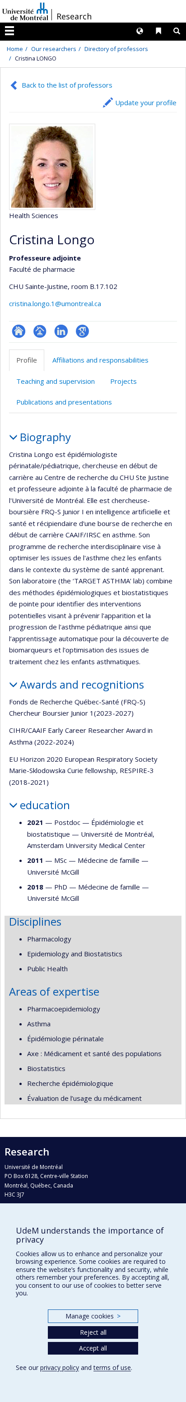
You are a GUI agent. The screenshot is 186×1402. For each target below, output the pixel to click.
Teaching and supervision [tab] (55, 381)
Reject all (93, 1332)
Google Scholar (82, 331)
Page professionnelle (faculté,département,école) (40, 331)
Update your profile (146, 102)
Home (15, 49)
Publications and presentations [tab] (64, 401)
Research (74, 16)
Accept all (93, 1348)
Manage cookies (92, 1316)
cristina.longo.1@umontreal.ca (55, 303)
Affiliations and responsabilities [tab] (100, 359)
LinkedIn (61, 331)
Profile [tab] (26, 359)
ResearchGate (19, 331)
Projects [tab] (123, 381)
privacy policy (59, 1367)
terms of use (112, 1367)
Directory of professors (116, 49)
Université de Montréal (25, 11)
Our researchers (53, 49)
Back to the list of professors (67, 84)
